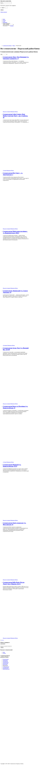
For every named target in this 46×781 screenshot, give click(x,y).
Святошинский (6, 666)
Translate (11, 25)
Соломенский (6, 667)
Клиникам (5, 22)
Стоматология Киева (6, 14)
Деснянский (5, 661)
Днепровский (5, 662)
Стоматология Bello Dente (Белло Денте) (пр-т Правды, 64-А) (13, 583)
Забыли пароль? (3, 12)
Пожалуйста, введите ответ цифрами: (8, 5)
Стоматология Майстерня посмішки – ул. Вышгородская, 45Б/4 (15, 232)
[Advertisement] (23, 35)
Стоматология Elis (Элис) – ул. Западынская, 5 (13, 173)
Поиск (2, 647)
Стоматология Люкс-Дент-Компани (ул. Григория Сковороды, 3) (16, 57)
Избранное (12, 111)
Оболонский (5, 663)
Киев (4, 19)
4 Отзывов (5, 345)
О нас (4, 21)
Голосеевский (6, 659)
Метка (16, 111)
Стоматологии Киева (7, 45)
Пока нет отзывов (6, 111)
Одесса (4, 20)
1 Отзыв (4, 170)
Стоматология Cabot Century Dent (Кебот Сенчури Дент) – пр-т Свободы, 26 (15, 115)
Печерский (5, 664)
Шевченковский (6, 669)
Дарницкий (5, 660)
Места (14, 45)
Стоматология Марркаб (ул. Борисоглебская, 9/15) (12, 465)
